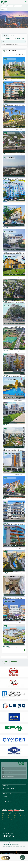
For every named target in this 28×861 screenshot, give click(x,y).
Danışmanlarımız (19, 38)
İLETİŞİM (18, 663)
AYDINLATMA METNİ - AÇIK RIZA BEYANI (8, 842)
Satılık (5, 35)
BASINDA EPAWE (7, 799)
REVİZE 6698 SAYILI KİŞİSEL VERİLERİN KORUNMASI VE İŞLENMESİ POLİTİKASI (14, 846)
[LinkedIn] (13, 835)
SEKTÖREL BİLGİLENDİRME (8, 663)
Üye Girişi (19, 853)
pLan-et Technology (6, 853)
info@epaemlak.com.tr (9, 776)
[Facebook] (4, 835)
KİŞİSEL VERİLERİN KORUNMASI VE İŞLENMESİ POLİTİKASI (11, 844)
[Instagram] (7, 835)
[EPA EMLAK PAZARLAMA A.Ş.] (15, 818)
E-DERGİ (5, 796)
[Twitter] (10, 835)
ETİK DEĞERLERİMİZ (7, 791)
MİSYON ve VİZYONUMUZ (9, 788)
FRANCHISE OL (5, 661)
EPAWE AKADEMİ (7, 793)
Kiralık (12, 35)
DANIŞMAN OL (14, 661)
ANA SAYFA (5, 785)
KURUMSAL (5, 783)
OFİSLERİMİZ (7, 38)
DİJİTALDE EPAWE (7, 801)
